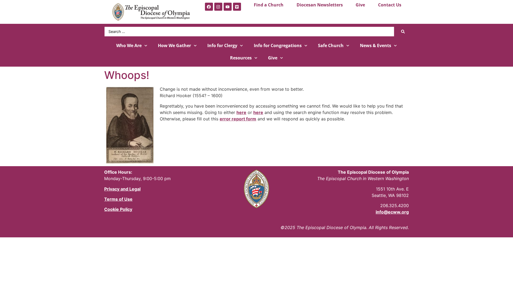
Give (360, 5)
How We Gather (174, 45)
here (241, 112)
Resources (241, 58)
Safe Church (331, 45)
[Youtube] (228, 7)
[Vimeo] (237, 7)
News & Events (375, 45)
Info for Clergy (222, 45)
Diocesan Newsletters (320, 5)
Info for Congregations (278, 45)
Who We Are (129, 45)
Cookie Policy (118, 209)
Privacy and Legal (122, 189)
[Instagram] (218, 7)
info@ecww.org (392, 212)
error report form (238, 118)
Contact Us (389, 5)
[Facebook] (209, 7)
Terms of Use (118, 199)
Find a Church (268, 5)
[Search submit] (403, 31)
